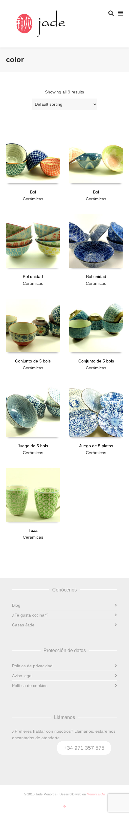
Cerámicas (33, 198)
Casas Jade (23, 625)
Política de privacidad (32, 665)
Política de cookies (29, 685)
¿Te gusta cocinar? (30, 615)
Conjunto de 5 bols (33, 361)
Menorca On (96, 794)
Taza (33, 530)
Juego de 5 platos (96, 445)
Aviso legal (22, 675)
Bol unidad (33, 276)
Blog (16, 605)
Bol (33, 192)
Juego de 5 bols (33, 445)
